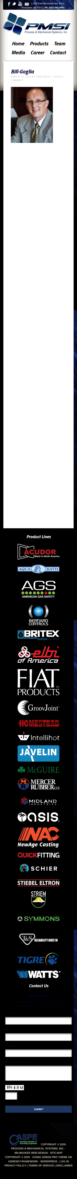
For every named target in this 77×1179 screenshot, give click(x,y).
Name (10, 1013)
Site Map (56, 1152)
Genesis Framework (23, 1161)
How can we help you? (19, 1061)
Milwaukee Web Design (31, 1152)
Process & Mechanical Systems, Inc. (39, 24)
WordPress (48, 1161)
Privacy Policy (15, 1165)
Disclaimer (64, 1165)
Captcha (10, 1082)
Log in (64, 1161)
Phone (10, 1029)
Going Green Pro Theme (49, 1157)
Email (10, 1045)
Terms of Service (41, 1165)
